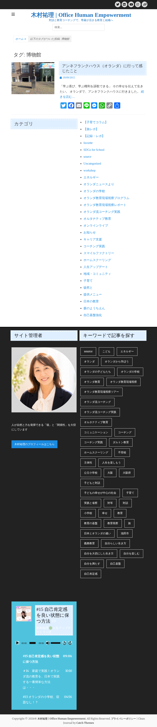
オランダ (89, 361)
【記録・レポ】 (94, 136)
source (87, 156)
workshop (89, 170)
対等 (110, 503)
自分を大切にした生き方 (99, 553)
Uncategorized (92, 163)
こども (106, 351)
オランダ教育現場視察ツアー (101, 391)
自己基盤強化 (92, 315)
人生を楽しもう (111, 462)
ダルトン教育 (121, 442)
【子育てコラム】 (95, 122)
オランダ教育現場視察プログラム (106, 198)
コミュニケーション (96, 432)
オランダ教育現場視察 (123, 381)
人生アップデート (95, 266)
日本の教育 (91, 301)
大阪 (110, 472)
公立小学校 (90, 472)
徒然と (88, 287)
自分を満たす (92, 563)
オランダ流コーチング (97, 402)
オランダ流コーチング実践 (101, 211)
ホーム (20, 39)
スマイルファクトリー (98, 253)
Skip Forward (70, 643)
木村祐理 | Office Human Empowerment (81, 15)
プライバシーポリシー (123, 718)
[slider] (32, 643)
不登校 (122, 452)
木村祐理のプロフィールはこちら (34, 444)
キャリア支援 (92, 239)
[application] (44, 643)
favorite (88, 142)
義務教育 (89, 543)
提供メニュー (92, 294)
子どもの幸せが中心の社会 (100, 492)
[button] (44, 658)
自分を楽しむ (131, 553)
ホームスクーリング (97, 260)
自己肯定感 (90, 573)
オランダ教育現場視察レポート (104, 204)
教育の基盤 (90, 523)
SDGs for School (93, 149)
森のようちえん (94, 308)
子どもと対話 (92, 483)
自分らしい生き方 (115, 543)
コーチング (125, 432)
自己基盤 (115, 563)
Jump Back (64, 643)
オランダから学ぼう (117, 361)
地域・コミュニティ (97, 273)
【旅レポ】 (91, 129)
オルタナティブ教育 (97, 218)
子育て (88, 280)
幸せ (104, 513)
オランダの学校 (94, 191)
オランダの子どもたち (97, 371)
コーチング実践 (94, 246)
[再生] (17, 643)
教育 (120, 513)
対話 (125, 503)
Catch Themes (85, 723)
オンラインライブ (95, 225)
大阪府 (127, 472)
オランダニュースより (98, 184)
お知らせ (89, 232)
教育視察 (112, 523)
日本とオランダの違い (97, 533)
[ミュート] (48, 643)
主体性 (88, 462)
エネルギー (91, 177)
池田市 (125, 533)
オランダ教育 (92, 381)
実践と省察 (90, 503)
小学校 (88, 513)
